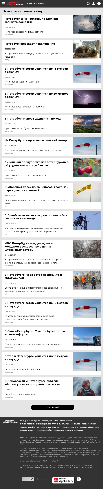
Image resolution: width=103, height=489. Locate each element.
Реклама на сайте (27, 427)
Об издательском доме (30, 421)
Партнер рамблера (43, 479)
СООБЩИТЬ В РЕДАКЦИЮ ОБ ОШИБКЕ (68, 430)
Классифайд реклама (89, 427)
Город (7, 60)
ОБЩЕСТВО (9, 35)
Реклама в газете (89, 424)
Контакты (75, 424)
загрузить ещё (53, 407)
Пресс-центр (47, 421)
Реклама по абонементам (48, 427)
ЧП (6, 206)
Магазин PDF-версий (63, 421)
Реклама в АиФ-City (70, 427)
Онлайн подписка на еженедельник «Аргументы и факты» (44, 424)
